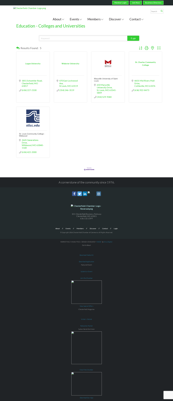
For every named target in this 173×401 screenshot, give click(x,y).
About (57, 19)
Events (74, 19)
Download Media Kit (87, 255)
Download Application (86, 261)
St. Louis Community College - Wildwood (32, 135)
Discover (115, 19)
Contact (135, 19)
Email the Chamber (86, 370)
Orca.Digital (108, 242)
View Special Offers (86, 306)
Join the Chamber (86, 278)
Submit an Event (86, 271)
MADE (99, 242)
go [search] (134, 38)
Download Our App (86, 398)
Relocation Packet (86, 326)
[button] (17, 48)
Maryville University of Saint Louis (106, 80)
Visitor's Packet (86, 319)
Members (94, 19)
